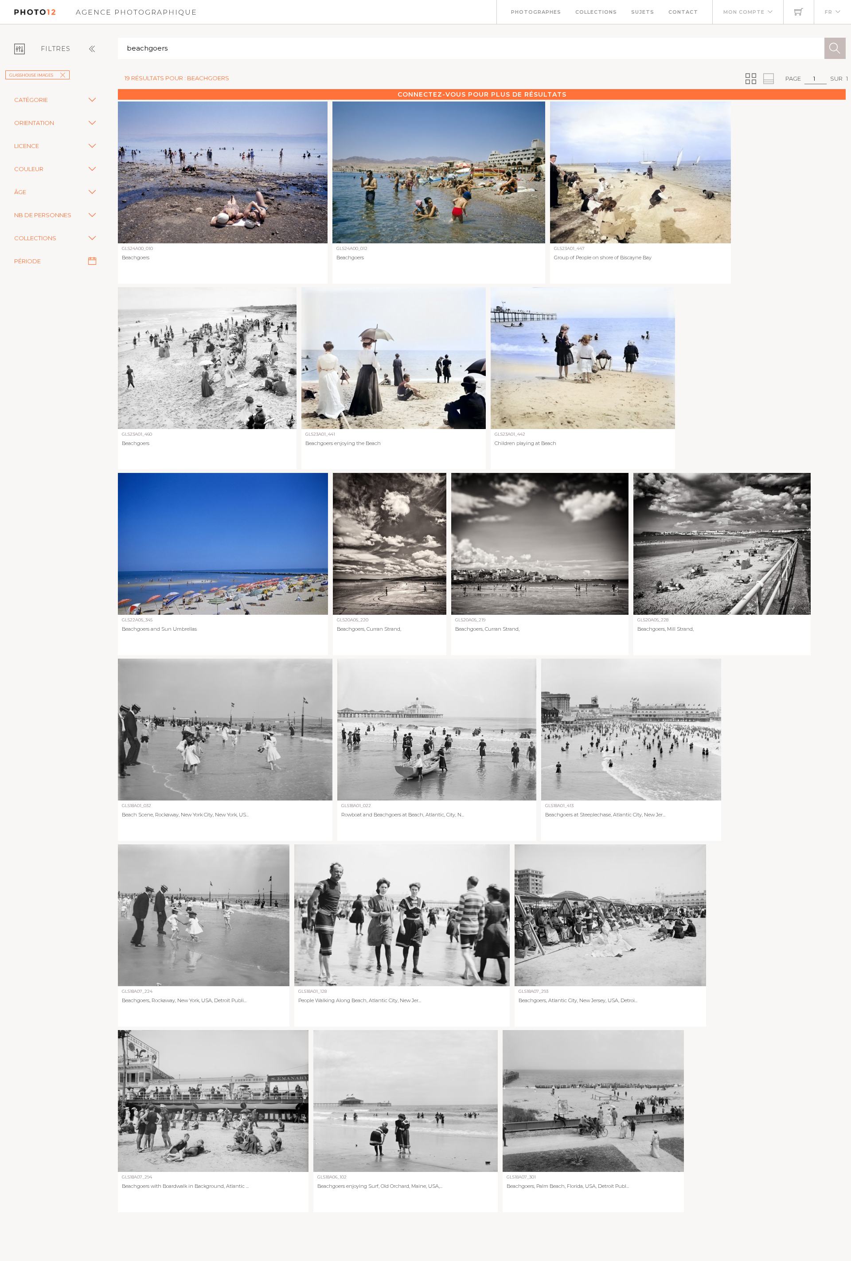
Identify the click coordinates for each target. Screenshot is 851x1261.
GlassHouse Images (31, 75)
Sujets (642, 12)
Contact (683, 12)
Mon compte (744, 12)
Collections (596, 12)
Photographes (536, 12)
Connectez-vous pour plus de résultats (482, 94)
